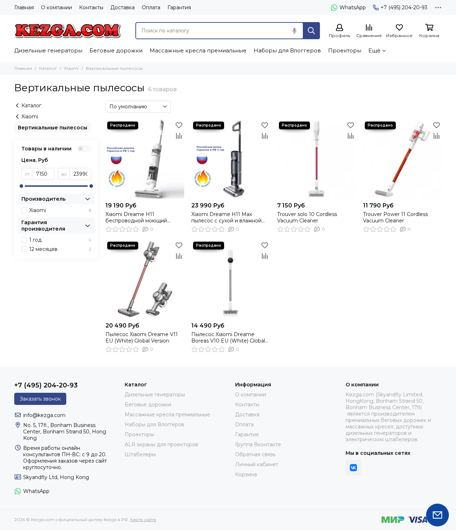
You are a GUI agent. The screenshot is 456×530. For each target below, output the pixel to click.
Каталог (48, 68)
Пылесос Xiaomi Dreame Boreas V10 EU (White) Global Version (228, 337)
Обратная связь (255, 454)
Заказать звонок (40, 399)
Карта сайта (143, 519)
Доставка (122, 7)
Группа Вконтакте (258, 444)
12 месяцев (60, 249)
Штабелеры (140, 454)
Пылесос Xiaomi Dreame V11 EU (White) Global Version (141, 337)
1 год (60, 240)
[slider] (21, 186)
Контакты (91, 7)
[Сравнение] (178, 135)
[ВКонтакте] (353, 467)
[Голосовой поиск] (294, 30)
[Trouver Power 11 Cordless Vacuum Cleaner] (402, 159)
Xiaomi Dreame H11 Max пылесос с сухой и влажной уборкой (226, 217)
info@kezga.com (44, 415)
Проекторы (344, 50)
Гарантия (179, 7)
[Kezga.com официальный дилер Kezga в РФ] (67, 30)
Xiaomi (71, 68)
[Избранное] (178, 125)
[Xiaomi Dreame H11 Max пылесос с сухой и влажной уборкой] (230, 159)
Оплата (151, 7)
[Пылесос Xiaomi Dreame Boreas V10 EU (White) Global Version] (230, 279)
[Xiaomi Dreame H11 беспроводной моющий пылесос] (144, 159)
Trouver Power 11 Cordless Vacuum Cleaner (395, 217)
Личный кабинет (256, 464)
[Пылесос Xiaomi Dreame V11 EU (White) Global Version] (144, 279)
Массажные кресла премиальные (198, 50)
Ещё (374, 50)
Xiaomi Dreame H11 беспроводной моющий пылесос (136, 217)
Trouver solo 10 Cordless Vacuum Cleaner (307, 217)
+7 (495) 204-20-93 (404, 7)
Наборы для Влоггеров (287, 50)
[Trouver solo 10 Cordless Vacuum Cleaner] (316, 159)
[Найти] (311, 30)
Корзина (246, 474)
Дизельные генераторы (48, 50)
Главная (24, 7)
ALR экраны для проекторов (161, 444)
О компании (56, 7)
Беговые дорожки (115, 50)
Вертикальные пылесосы (52, 127)
